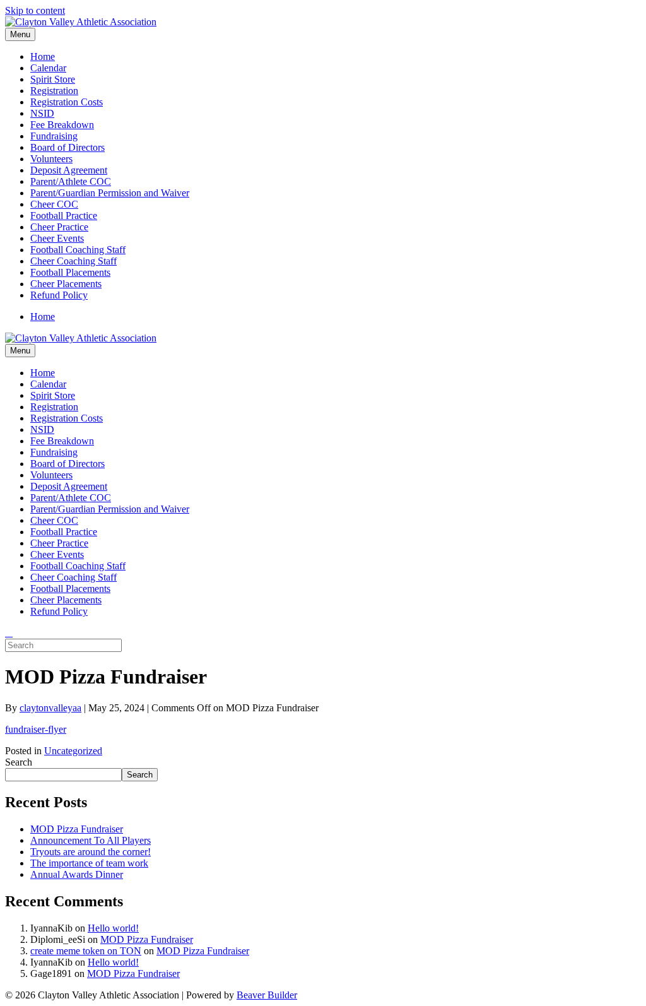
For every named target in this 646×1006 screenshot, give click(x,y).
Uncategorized (73, 750)
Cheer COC (54, 204)
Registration (54, 90)
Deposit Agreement (68, 170)
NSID (42, 113)
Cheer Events (57, 238)
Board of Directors (67, 147)
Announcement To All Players (90, 840)
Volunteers (51, 158)
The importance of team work (89, 863)
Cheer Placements (66, 283)
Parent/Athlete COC (70, 181)
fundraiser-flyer (35, 729)
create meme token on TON (85, 950)
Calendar (48, 67)
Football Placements (70, 272)
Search (18, 762)
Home (42, 56)
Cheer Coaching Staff (73, 261)
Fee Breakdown (62, 124)
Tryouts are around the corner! (90, 851)
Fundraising (54, 136)
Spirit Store (52, 79)
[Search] (9, 632)
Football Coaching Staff (78, 249)
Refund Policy (59, 295)
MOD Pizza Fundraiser (76, 829)
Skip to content (35, 10)
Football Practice (63, 215)
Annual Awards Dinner (76, 874)
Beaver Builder (267, 995)
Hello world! (113, 928)
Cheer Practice (59, 227)
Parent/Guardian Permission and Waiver (109, 192)
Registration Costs (66, 102)
